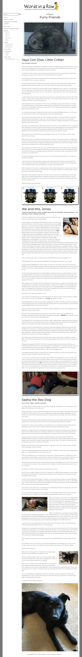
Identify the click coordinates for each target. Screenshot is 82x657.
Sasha (36, 403)
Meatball (44, 212)
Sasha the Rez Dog (36, 400)
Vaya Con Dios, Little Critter (43, 60)
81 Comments (33, 63)
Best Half (7, 32)
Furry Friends (25, 63)
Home (5, 17)
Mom (6, 35)
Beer (6, 24)
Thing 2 (7, 40)
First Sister (7, 34)
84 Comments (41, 214)
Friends (6, 42)
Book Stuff (7, 26)
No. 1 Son (7, 36)
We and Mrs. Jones (36, 209)
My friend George (9, 44)
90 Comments (42, 403)
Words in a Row (41, 6)
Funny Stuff (7, 49)
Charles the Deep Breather (29, 212)
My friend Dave (8, 43)
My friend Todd (8, 47)
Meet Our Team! (8, 19)
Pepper (32, 403)
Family (39, 212)
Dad (6, 33)
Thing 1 (6, 39)
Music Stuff (51, 212)
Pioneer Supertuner (69, 212)
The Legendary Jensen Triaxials (12, 59)
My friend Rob (59, 212)
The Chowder (8, 38)
